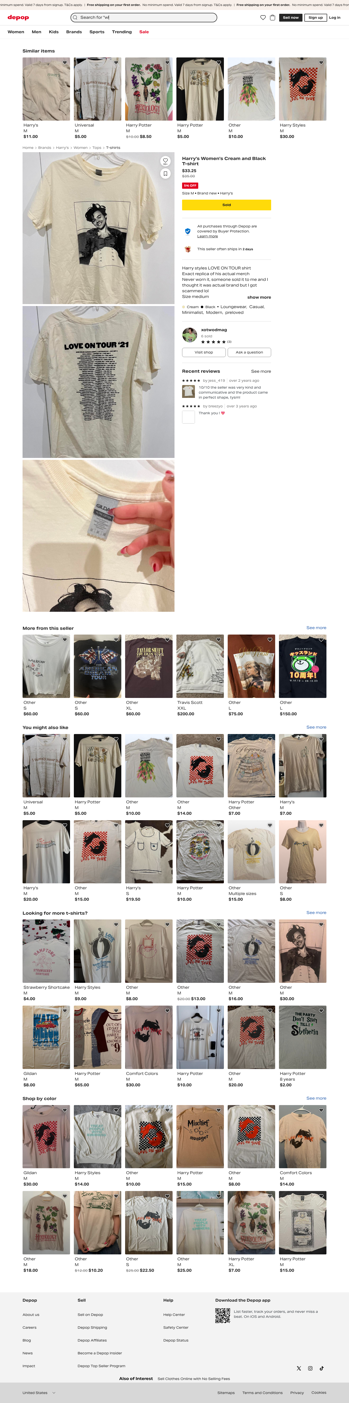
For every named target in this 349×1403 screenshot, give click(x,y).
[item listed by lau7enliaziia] (46, 1136)
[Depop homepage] (18, 17)
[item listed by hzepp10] (200, 765)
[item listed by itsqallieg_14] (97, 1037)
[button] (236, 342)
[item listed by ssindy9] (251, 1136)
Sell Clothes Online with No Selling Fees (194, 1379)
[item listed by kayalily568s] (46, 951)
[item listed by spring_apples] (302, 1222)
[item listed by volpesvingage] (46, 1222)
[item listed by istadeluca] (149, 852)
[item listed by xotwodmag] (46, 666)
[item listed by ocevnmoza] (302, 765)
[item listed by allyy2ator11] (46, 852)
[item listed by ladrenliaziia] (302, 951)
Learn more (207, 236)
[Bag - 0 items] (272, 17)
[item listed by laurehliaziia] (149, 1037)
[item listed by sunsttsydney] (200, 852)
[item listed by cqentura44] (302, 1037)
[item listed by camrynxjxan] (251, 1037)
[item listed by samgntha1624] (149, 1136)
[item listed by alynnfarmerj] (97, 951)
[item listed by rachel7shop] (97, 1136)
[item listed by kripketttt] (302, 852)
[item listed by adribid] (46, 1037)
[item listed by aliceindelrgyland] (200, 1136)
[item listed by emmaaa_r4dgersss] (200, 1222)
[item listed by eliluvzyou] (149, 1222)
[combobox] (144, 17)
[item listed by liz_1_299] (46, 765)
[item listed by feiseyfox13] (251, 1222)
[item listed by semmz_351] (149, 951)
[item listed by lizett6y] (200, 951)
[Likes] (263, 17)
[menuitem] (16, 32)
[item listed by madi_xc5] (97, 1222)
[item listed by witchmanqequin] (200, 1037)
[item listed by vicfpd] (251, 852)
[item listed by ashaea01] (97, 765)
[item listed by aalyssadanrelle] (251, 951)
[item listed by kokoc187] (251, 765)
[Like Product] (64, 62)
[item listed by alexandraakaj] (302, 1136)
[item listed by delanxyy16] (149, 765)
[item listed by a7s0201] (97, 852)
